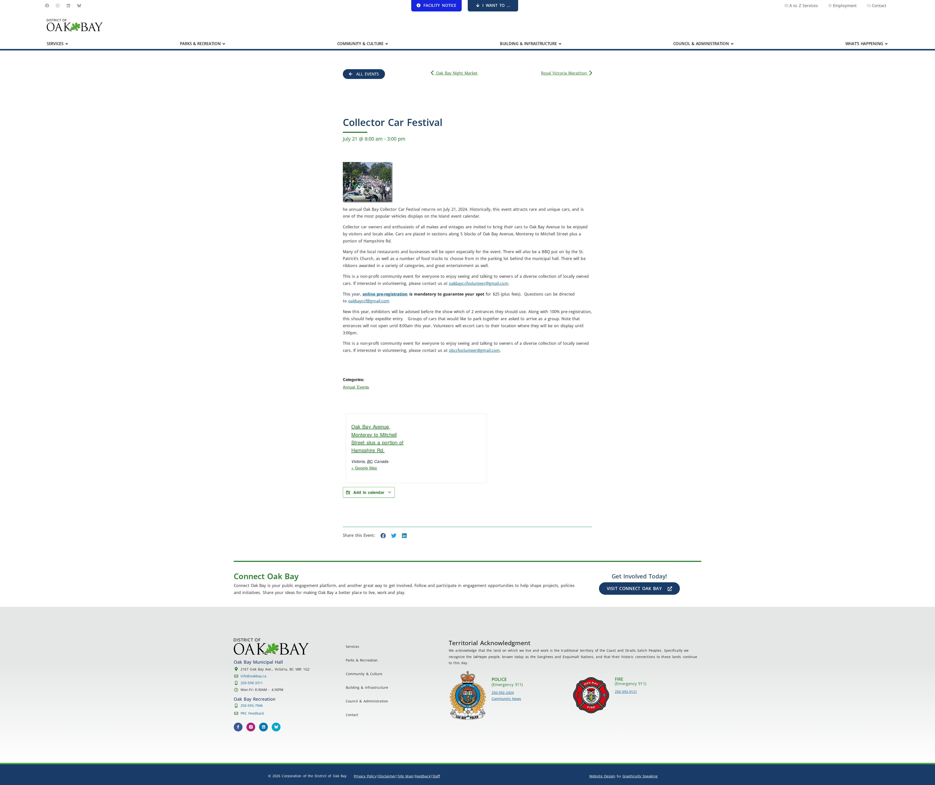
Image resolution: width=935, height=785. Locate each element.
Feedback (422, 776)
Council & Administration (367, 701)
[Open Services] (67, 43)
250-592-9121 (626, 691)
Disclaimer (387, 776)
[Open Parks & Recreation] (224, 43)
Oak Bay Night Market (456, 73)
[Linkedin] (68, 6)
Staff (436, 776)
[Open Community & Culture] (387, 43)
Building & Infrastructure (367, 687)
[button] (383, 536)
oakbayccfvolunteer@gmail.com (478, 283)
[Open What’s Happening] (886, 43)
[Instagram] (58, 6)
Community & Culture (364, 673)
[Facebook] (47, 6)
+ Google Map (364, 468)
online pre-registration (385, 294)
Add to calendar (369, 492)
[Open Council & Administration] (732, 43)
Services (352, 646)
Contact (352, 714)
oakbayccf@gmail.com (368, 301)
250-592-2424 (503, 692)
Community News (506, 698)
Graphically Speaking (640, 776)
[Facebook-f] (238, 727)
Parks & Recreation (362, 660)
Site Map (405, 776)
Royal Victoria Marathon (564, 73)
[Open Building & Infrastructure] (560, 43)
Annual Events (356, 387)
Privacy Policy (365, 776)
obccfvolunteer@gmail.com (474, 350)
